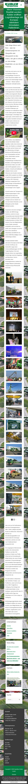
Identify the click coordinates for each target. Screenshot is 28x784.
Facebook (7, 758)
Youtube (7, 756)
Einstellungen (14, 782)
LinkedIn (7, 762)
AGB (8, 635)
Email (6, 760)
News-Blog (9, 628)
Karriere (9, 625)
